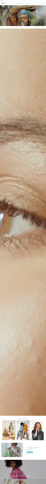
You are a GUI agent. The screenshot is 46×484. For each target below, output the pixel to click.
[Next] (44, 15)
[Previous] (1, 15)
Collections (21, 3)
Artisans (25, 3)
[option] (23, 15)
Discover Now (29, 452)
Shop (17, 3)
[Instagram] (2, 0)
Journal (28, 3)
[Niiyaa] (3, 3)
